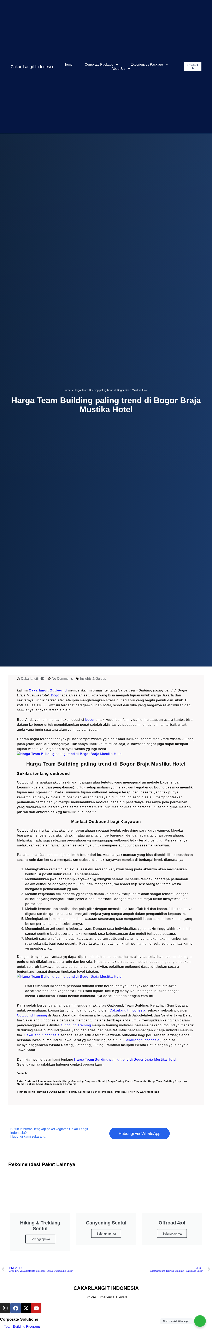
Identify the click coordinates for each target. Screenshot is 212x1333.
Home (68, 64)
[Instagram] (5, 1308)
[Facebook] (15, 1308)
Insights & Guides (93, 678)
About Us (118, 68)
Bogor (56, 695)
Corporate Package (99, 64)
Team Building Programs (22, 1326)
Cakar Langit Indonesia (32, 66)
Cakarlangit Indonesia (127, 1010)
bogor (90, 719)
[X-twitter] (26, 1308)
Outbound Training (32, 1015)
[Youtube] (36, 1308)
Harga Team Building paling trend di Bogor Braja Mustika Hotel (125, 1059)
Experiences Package (147, 64)
